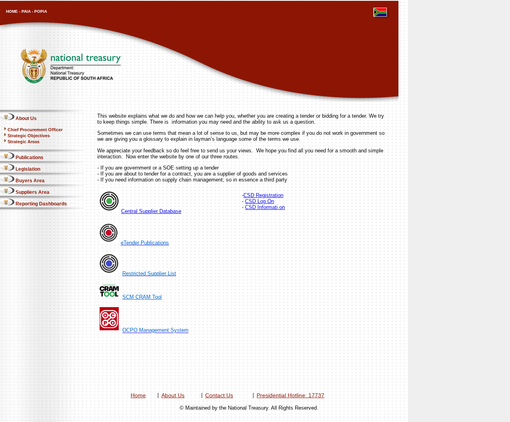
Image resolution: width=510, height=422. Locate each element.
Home (138, 395)
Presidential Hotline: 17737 (290, 395)
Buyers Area (29, 180)
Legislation (27, 169)
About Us (25, 118)
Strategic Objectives (29, 135)
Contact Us (219, 395)
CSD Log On (259, 201)
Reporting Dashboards (40, 204)
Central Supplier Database (151, 211)
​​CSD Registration (263, 195)
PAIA (26, 11)
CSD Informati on (265, 207)
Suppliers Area (31, 192)
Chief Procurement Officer (35, 129)
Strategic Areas (23, 141)
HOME (12, 11)
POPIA (40, 11)
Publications (28, 157)
